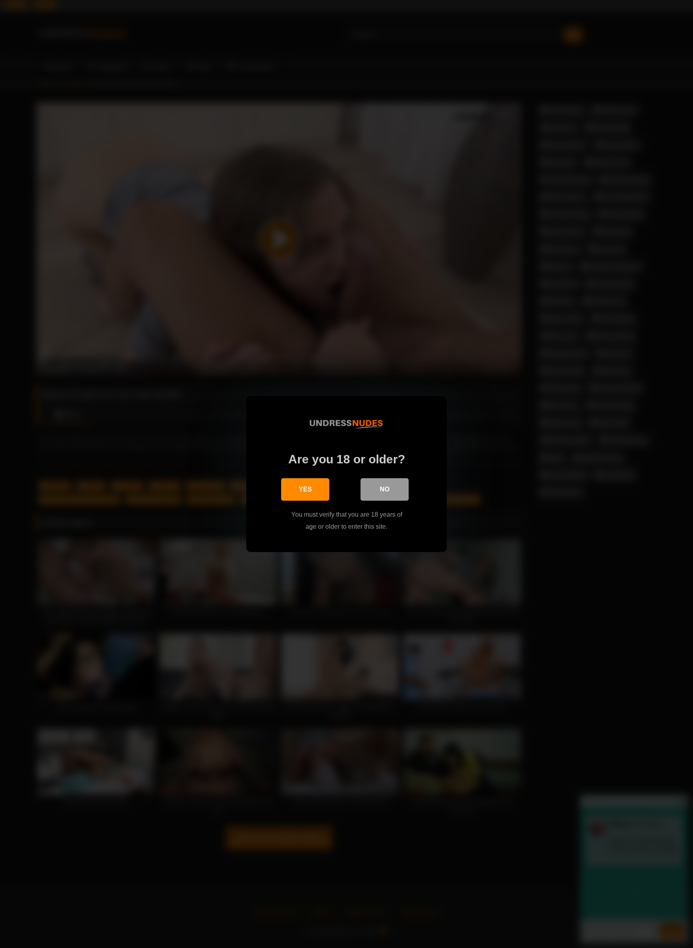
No (384, 489)
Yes (305, 489)
